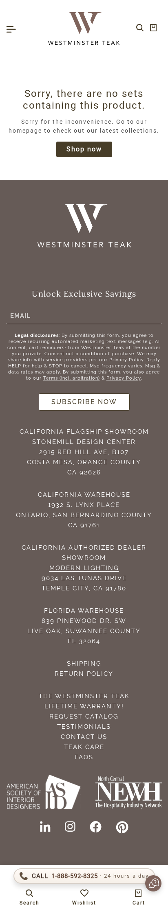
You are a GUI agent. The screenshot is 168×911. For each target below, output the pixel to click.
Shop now (84, 149)
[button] (149, 883)
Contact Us (84, 737)
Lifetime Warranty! (84, 706)
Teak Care (84, 747)
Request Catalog (84, 716)
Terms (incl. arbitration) (71, 378)
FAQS (84, 757)
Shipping (84, 663)
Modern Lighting (84, 568)
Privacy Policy (123, 378)
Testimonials (84, 726)
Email (20, 315)
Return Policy (84, 673)
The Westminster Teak (84, 696)
